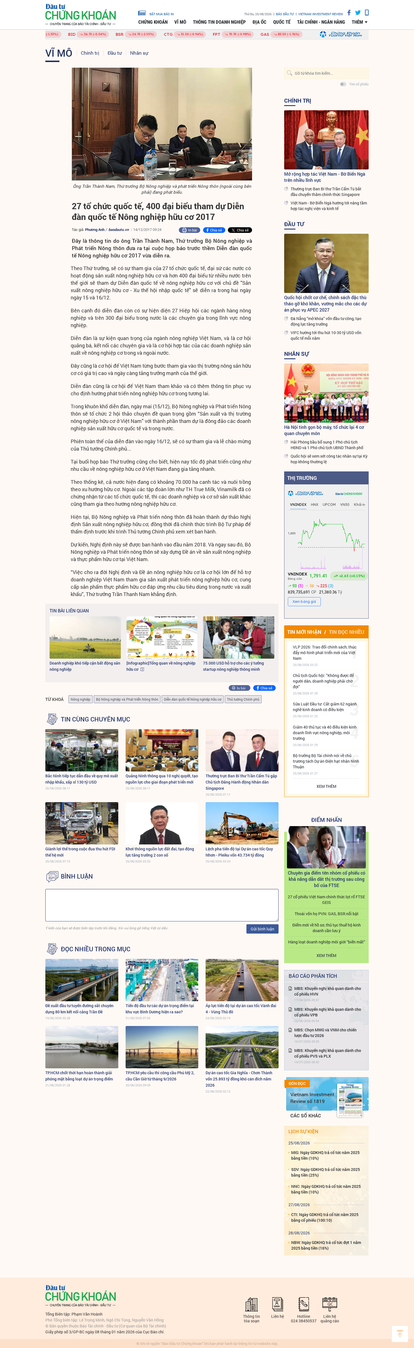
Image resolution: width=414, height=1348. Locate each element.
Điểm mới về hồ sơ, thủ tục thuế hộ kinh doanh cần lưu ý (326, 927)
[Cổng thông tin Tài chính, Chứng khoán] (80, 14)
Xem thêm (326, 786)
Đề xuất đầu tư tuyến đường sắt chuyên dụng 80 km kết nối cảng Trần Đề (79, 1008)
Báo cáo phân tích (313, 975)
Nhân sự (139, 53)
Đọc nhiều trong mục (95, 949)
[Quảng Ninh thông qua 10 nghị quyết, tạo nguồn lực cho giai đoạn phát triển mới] (162, 750)
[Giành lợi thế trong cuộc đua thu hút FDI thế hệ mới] (81, 823)
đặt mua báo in (162, 14)
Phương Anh (94, 229)
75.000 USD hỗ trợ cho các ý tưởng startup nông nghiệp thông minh (233, 666)
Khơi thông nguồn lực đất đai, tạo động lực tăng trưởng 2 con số (160, 852)
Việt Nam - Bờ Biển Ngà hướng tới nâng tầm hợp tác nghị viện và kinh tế (329, 205)
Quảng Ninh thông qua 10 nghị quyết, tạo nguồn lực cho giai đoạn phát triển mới (162, 779)
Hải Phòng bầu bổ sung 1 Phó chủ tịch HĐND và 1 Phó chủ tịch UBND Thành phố (327, 444)
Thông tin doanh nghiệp (219, 22)
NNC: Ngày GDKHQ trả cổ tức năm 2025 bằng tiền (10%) (326, 1189)
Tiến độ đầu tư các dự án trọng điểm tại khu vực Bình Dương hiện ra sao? (160, 1008)
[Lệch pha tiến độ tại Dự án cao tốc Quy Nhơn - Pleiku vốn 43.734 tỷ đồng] (242, 823)
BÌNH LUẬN (77, 876)
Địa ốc (259, 22)
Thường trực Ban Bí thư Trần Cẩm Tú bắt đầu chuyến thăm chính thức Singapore (326, 191)
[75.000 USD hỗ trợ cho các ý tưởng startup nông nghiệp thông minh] (238, 637)
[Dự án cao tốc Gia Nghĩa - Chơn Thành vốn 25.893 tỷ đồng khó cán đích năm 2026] (242, 1047)
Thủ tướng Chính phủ (243, 699)
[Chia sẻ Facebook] (347, 12)
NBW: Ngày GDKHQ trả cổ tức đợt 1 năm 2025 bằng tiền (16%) (326, 1245)
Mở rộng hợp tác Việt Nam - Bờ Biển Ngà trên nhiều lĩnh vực (324, 177)
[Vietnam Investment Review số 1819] (349, 1100)
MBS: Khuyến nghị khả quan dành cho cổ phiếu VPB (327, 1012)
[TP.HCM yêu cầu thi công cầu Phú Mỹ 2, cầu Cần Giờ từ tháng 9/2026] (162, 1047)
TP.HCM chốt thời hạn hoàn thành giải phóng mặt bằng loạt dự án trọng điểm (79, 1076)
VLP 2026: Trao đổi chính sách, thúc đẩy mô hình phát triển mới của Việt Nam (324, 652)
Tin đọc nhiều (346, 631)
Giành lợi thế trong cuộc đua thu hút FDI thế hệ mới (80, 852)
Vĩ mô (180, 22)
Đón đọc (297, 1083)
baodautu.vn (118, 229)
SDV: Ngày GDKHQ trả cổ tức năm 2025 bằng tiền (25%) (325, 1172)
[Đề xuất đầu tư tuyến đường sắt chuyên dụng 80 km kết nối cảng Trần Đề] (81, 980)
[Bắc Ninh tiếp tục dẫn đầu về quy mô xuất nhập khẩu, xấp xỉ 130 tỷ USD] (81, 750)
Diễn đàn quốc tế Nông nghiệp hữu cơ (192, 699)
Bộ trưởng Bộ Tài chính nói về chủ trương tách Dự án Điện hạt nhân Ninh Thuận (326, 761)
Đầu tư (115, 53)
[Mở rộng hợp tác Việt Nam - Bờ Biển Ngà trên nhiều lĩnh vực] (326, 139)
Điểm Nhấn (326, 819)
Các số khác (305, 1115)
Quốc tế (281, 22)
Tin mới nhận (304, 631)
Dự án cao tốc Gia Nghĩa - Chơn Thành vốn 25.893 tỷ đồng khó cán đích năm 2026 (239, 1079)
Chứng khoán (153, 22)
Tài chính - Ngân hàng (321, 22)
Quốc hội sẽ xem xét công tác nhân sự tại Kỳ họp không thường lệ (329, 458)
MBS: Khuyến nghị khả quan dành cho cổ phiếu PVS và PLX (327, 1053)
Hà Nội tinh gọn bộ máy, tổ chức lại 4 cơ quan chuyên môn (324, 430)
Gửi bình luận (262, 929)
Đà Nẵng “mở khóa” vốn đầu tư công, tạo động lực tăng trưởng (326, 321)
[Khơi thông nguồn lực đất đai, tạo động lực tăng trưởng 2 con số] (162, 823)
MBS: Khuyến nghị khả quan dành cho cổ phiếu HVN (327, 991)
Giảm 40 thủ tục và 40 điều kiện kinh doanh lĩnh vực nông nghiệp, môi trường (325, 732)
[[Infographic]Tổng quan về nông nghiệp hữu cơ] (162, 637)
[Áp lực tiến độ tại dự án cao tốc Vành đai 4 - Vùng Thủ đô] (242, 980)
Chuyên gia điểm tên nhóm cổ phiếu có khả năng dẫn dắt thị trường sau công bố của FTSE (326, 879)
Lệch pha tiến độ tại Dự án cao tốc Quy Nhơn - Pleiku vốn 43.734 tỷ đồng (239, 852)
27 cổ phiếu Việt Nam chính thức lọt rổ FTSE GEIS (326, 899)
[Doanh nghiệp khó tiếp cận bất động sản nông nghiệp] (85, 637)
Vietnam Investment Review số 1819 (312, 1097)
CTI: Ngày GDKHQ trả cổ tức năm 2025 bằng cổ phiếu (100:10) (325, 1217)
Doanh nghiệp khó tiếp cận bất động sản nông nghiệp (85, 666)
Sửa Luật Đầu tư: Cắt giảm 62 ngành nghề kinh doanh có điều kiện (325, 706)
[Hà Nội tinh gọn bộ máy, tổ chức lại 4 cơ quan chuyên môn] (326, 393)
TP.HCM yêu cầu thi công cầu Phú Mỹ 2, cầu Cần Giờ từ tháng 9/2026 (160, 1076)
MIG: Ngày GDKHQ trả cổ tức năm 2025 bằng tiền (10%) (325, 1155)
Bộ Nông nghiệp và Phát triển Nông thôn (127, 699)
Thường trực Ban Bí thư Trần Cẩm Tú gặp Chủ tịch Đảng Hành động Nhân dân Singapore (241, 782)
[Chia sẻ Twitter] (356, 12)
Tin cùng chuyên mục (95, 719)
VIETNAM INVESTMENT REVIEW (320, 14)
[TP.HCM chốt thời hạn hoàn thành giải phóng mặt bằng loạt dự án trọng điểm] (81, 1047)
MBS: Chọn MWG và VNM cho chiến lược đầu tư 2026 (325, 1032)
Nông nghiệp (80, 699)
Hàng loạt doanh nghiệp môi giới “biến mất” (326, 942)
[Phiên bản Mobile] (365, 12)
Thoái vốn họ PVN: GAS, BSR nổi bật (327, 913)
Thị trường (302, 478)
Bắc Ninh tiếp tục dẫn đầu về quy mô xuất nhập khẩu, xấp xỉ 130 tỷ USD (81, 779)
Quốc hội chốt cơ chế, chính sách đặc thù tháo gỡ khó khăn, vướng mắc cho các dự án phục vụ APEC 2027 (325, 303)
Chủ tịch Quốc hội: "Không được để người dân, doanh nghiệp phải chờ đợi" (323, 681)
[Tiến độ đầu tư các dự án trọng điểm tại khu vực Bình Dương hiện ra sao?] (162, 980)
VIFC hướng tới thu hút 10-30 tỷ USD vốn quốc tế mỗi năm (326, 335)
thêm (357, 22)
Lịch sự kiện (303, 1131)
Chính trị (90, 53)
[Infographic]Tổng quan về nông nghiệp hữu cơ (160, 666)
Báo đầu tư (285, 14)
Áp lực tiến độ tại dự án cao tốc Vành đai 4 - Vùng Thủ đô (241, 1008)
